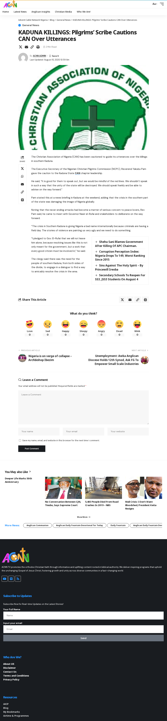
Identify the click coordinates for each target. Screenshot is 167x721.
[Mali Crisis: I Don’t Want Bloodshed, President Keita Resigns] (143, 488)
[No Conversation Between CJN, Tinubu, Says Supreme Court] (63, 488)
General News (30, 25)
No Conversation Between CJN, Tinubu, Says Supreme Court (63, 503)
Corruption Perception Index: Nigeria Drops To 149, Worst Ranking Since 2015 (120, 255)
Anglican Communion (37, 525)
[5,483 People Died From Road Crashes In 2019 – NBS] (103, 488)
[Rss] (18, 579)
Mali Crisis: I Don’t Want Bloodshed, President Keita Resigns (140, 505)
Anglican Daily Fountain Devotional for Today (79, 525)
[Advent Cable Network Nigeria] (10, 4)
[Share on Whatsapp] (22, 176)
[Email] (26, 47)
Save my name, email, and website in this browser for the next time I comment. (60, 440)
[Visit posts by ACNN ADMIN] (23, 58)
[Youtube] (5, 579)
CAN (77, 173)
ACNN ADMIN (39, 55)
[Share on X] (20, 47)
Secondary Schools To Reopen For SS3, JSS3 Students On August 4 (120, 277)
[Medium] (11, 579)
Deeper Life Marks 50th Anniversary (18, 480)
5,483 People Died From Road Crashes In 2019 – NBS (101, 503)
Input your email (12, 623)
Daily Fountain (118, 525)
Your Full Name (11, 609)
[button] (148, 4)
